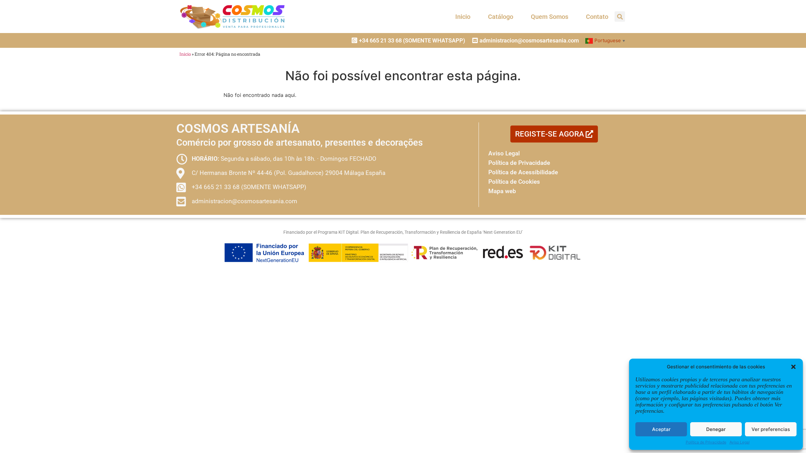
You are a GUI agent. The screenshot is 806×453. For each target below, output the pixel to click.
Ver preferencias (771, 429)
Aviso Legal (739, 442)
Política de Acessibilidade (523, 172)
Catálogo (500, 16)
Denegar (716, 429)
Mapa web (502, 191)
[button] (793, 367)
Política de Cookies (514, 181)
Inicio (462, 16)
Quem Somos (549, 16)
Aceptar (661, 429)
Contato (597, 16)
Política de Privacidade (706, 442)
